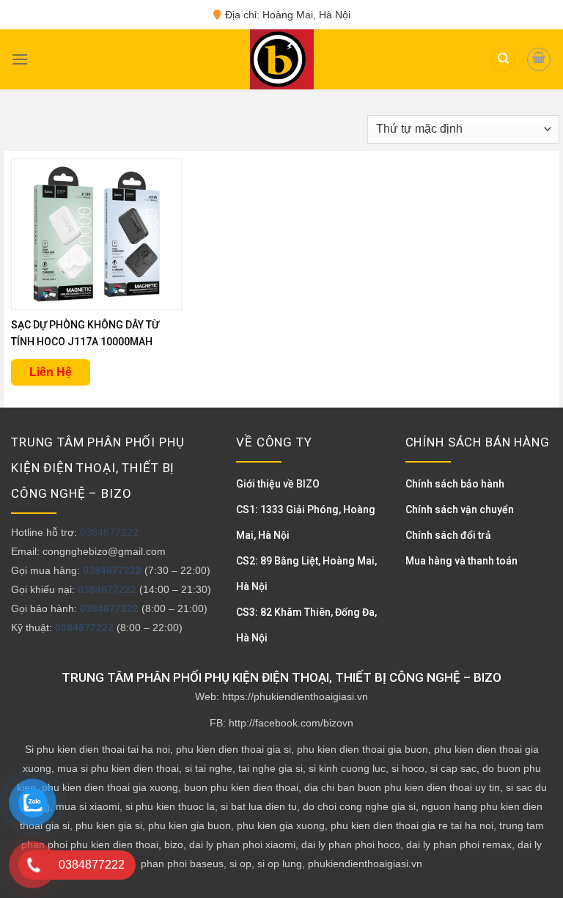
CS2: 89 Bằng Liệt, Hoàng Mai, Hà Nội (306, 573)
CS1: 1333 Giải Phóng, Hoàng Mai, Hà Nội (305, 522)
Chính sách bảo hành (454, 484)
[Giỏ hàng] (539, 59)
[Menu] (20, 59)
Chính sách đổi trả (448, 535)
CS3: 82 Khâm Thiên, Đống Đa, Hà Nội (306, 625)
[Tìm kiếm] (503, 60)
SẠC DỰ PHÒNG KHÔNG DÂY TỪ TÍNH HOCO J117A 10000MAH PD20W (85, 334)
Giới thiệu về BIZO (278, 484)
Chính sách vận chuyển (459, 509)
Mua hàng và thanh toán (461, 561)
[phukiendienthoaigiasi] (278, 59)
